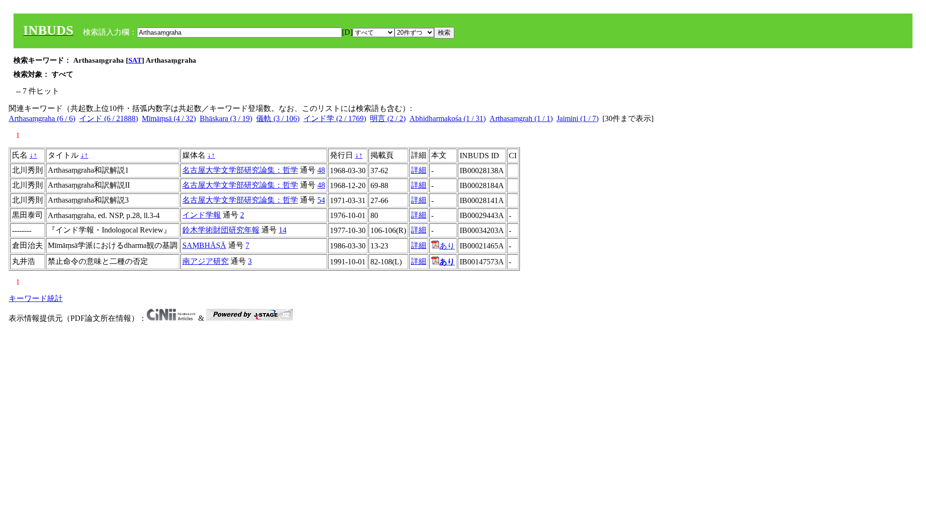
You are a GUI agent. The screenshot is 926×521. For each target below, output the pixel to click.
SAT (135, 60)
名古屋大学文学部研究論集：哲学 (240, 170)
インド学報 (201, 215)
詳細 (418, 170)
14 (282, 230)
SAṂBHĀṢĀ (204, 245)
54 (321, 200)
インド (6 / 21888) (108, 118)
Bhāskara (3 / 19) (226, 118)
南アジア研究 (205, 261)
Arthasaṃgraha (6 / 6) (42, 118)
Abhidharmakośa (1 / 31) (447, 118)
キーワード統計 (36, 298)
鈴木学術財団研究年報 (220, 230)
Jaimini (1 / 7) (578, 118)
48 (321, 170)
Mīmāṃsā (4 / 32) (169, 118)
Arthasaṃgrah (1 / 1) (521, 118)
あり (447, 246)
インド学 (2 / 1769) (334, 118)
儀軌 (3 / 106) (278, 118)
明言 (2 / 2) (388, 118)
